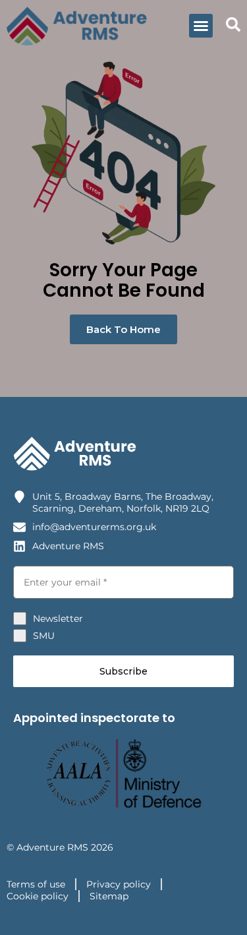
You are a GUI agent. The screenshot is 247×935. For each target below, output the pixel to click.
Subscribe (123, 671)
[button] (201, 26)
